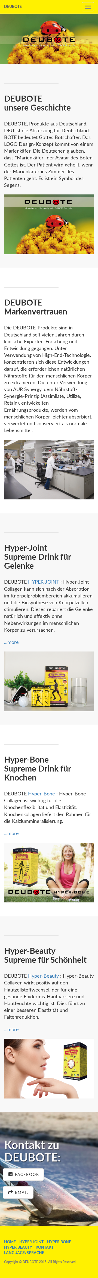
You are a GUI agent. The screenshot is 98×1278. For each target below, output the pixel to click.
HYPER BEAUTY (18, 1247)
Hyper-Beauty (43, 976)
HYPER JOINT (31, 1242)
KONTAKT (45, 1247)
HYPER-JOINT (43, 582)
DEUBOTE (13, 7)
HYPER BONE (59, 1242)
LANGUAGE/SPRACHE (24, 1253)
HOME (10, 1242)
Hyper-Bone (41, 794)
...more (11, 642)
